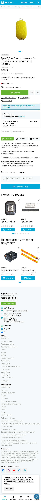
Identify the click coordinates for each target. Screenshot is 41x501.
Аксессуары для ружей (9, 347)
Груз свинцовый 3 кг (8, 222)
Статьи (3, 412)
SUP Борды (5, 375)
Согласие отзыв (6, 426)
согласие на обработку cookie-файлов (17, 480)
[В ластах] (7, 2)
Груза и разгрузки (30, 7)
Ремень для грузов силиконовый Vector (28, 271)
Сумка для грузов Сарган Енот (10, 271)
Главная (3, 7)
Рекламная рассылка (8, 429)
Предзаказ (15, 92)
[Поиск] (38, 2)
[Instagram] (8, 470)
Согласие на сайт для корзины (12, 438)
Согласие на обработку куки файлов (14, 440)
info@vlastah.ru (8, 308)
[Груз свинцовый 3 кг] (10, 207)
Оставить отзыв (20, 186)
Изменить (21, 116)
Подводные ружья (7, 344)
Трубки (3, 355)
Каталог (10, 7)
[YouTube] (14, 470)
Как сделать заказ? (8, 393)
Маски (3, 352)
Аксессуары (19, 7)
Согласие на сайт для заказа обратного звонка (18, 432)
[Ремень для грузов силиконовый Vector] (30, 256)
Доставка (23, 139)
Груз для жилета (27, 222)
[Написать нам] (36, 496)
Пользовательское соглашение (12, 421)
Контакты (4, 390)
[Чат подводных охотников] (24, 470)
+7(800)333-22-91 (28, 2)
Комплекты (5, 369)
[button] (20, 51)
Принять (9, 489)
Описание (8, 139)
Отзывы (3, 407)
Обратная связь (6, 415)
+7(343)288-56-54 (9, 298)
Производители (6, 378)
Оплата (36, 139)
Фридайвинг (5, 372)
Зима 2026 (4, 338)
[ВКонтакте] (3, 470)
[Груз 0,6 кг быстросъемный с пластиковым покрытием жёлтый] (20, 29)
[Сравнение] (37, 92)
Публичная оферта (8, 418)
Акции (3, 410)
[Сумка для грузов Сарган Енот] (10, 256)
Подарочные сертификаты (10, 366)
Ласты (3, 350)
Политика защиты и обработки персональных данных (20, 424)
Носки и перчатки (7, 358)
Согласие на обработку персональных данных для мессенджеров (19, 444)
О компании (5, 387)
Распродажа (5, 364)
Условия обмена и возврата (11, 404)
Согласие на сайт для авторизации (13, 435)
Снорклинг (5, 380)
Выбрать (29, 278)
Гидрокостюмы (6, 341)
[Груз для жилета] (30, 207)
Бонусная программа (8, 401)
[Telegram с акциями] (19, 470)
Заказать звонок (8, 303)
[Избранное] (31, 92)
